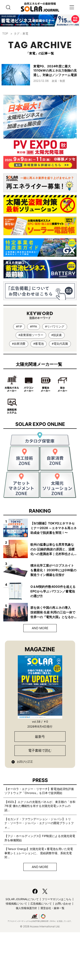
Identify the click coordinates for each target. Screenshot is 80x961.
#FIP (19, 326)
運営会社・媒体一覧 (52, 908)
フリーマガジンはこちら (56, 899)
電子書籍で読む (40, 750)
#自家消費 (18, 343)
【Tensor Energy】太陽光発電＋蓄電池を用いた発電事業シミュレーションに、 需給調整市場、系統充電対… (38, 853)
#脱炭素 (56, 335)
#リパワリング (54, 326)
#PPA (33, 326)
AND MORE (40, 628)
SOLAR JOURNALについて (22, 899)
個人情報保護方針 (26, 908)
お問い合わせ (63, 903)
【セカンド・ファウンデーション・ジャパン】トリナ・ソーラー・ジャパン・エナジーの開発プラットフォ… (39, 823)
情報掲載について (16, 903)
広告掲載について (41, 903)
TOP (5, 33)
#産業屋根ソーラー (30, 335)
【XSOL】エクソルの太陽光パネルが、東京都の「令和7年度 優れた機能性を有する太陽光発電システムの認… (39, 806)
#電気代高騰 (60, 343)
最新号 (40, 736)
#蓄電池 (38, 343)
